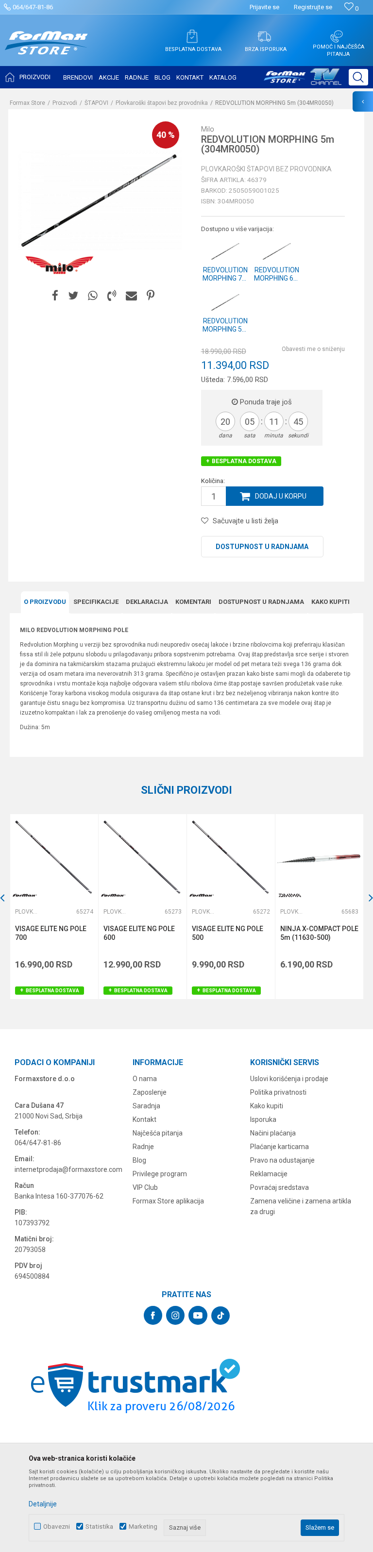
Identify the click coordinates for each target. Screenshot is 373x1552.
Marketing (143, 1526)
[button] (358, 77)
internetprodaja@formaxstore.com (68, 1169)
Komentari (193, 601)
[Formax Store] (46, 50)
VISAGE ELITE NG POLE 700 (50, 933)
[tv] (302, 80)
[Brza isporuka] (264, 36)
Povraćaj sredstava (279, 1187)
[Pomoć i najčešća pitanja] (336, 36)
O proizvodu (45, 601)
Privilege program (160, 1174)
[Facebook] (55, 295)
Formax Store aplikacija (168, 1201)
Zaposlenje (150, 1092)
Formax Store (27, 103)
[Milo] (59, 265)
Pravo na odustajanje (282, 1160)
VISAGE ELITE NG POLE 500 (227, 933)
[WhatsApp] (93, 295)
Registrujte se (313, 7)
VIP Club (145, 1187)
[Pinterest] (150, 295)
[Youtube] (197, 1315)
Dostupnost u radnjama (262, 547)
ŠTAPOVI (96, 103)
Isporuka (263, 1119)
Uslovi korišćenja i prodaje (289, 1079)
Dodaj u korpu (280, 496)
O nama (145, 1079)
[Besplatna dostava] (192, 36)
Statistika (99, 1526)
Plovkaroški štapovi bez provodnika (162, 103)
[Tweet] (73, 295)
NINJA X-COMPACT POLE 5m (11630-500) (319, 933)
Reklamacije (269, 1174)
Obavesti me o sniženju (313, 349)
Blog (139, 1160)
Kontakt (144, 1119)
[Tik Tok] (220, 1315)
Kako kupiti (330, 601)
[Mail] (131, 295)
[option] (54, 906)
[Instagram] (175, 1315)
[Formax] (25, 895)
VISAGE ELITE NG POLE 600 (139, 933)
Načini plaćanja (273, 1133)
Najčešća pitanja (158, 1133)
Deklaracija (147, 601)
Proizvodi (64, 103)
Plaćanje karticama (279, 1147)
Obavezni (56, 1526)
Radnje (143, 1147)
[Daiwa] (290, 895)
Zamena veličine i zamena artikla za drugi (300, 1206)
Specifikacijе (96, 601)
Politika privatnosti (278, 1092)
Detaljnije (43, 1504)
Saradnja (146, 1106)
